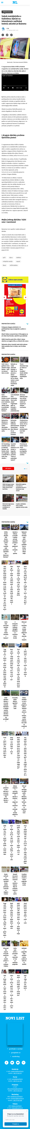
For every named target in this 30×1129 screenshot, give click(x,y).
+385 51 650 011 (17, 1073)
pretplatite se (15, 1053)
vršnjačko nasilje (7, 261)
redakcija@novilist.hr (17, 1071)
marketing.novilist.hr (16, 1096)
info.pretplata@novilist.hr (15, 1089)
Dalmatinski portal (22, 155)
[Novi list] (15, 2)
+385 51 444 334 (17, 1081)
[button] (26, 297)
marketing (16, 1056)
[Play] (4, 88)
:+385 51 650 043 (17, 1091)
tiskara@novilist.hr (17, 1108)
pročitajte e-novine (16, 1049)
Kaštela (18, 257)
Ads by (25, 90)
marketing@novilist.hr (17, 1098)
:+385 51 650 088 (17, 1100)
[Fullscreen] (26, 88)
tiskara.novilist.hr (17, 1106)
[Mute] (13, 88)
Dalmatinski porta (7, 172)
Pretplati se (15, 1124)
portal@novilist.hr (17, 1079)
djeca (11, 257)
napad (18, 261)
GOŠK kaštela (14, 265)
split (4, 257)
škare (4, 265)
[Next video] (8, 88)
